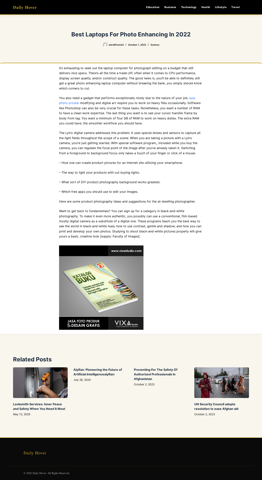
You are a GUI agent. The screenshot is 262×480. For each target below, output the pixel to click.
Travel (235, 7)
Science (155, 44)
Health (205, 7)
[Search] (247, 7)
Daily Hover (25, 7)
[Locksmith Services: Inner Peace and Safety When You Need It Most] (40, 382)
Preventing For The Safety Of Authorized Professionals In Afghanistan (155, 374)
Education (153, 7)
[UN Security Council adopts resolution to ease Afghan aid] (221, 382)
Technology (189, 7)
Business (170, 7)
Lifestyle (221, 7)
